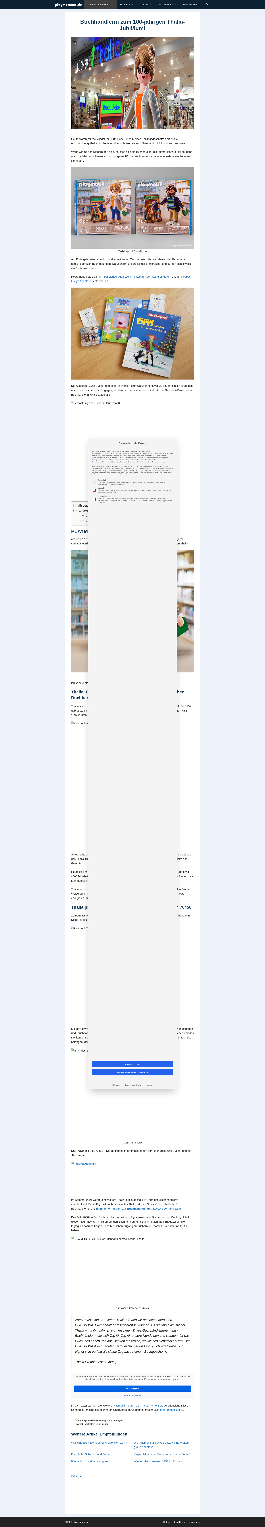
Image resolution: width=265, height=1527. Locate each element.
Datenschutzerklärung (100, 462)
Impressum (149, 1085)
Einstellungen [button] (142, 462)
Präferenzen (116, 1085)
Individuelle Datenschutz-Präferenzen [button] (132, 1072)
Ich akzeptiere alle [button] (132, 1064)
